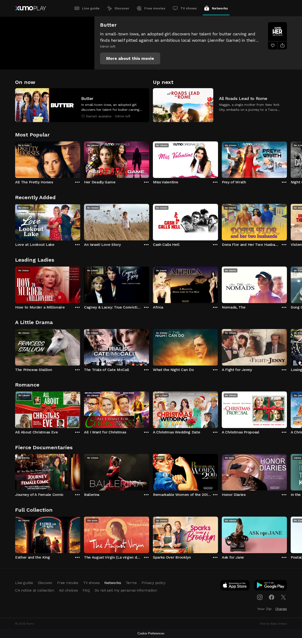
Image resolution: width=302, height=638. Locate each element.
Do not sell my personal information (126, 590)
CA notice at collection (34, 590)
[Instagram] (259, 597)
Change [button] (281, 609)
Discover (122, 8)
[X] (283, 597)
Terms (131, 582)
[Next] (287, 158)
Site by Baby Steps (273, 623)
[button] (130, 58)
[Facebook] (271, 597)
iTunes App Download (235, 586)
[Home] (30, 8)
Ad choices (68, 590)
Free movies (154, 8)
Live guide (91, 8)
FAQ (86, 590)
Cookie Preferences (151, 633)
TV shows (188, 8)
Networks (220, 8)
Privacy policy (153, 582)
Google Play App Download (271, 586)
